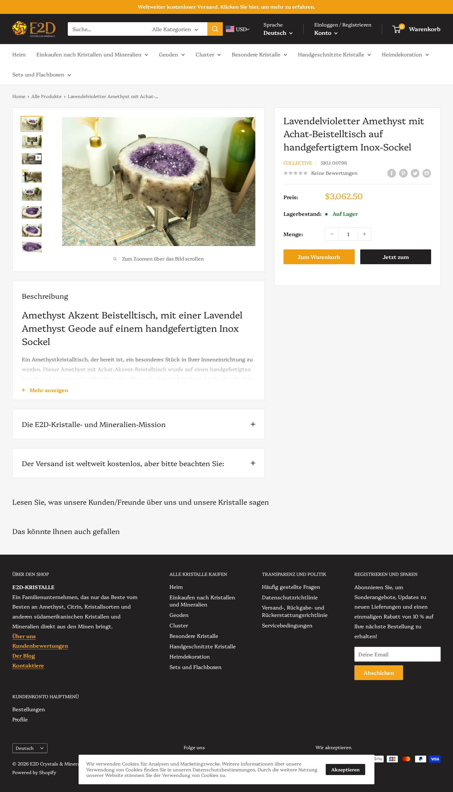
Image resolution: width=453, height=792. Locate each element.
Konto (323, 32)
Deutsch (25, 748)
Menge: (293, 233)
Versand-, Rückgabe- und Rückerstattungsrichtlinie (295, 611)
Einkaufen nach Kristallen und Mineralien (88, 53)
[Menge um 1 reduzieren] (331, 234)
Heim (19, 53)
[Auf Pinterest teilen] (403, 172)
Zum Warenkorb (319, 256)
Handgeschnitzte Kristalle (331, 53)
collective (298, 163)
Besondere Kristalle (256, 53)
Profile (20, 719)
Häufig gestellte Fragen (291, 586)
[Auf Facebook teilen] (391, 172)
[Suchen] (215, 29)
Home (18, 96)
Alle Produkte (46, 96)
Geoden (168, 53)
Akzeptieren (345, 769)
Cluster (205, 53)
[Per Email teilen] (426, 172)
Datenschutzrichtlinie (290, 597)
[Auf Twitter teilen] (415, 172)
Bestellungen (28, 708)
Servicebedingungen (287, 625)
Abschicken (379, 672)
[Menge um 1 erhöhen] (364, 234)
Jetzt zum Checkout (395, 258)
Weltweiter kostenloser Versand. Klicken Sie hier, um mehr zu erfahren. (226, 6)
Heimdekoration (402, 53)
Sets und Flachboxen (38, 74)
